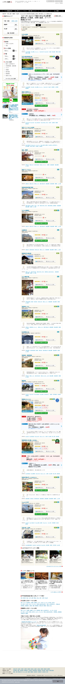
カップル (46, 602)
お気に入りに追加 (51, 43)
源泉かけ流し (49, 605)
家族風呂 (37, 605)
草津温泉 (15, 670)
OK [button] (58, 681)
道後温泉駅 (52, 164)
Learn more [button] (17, 682)
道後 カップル (36, 183)
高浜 (22, 597)
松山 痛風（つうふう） (35, 51)
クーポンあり (35, 27)
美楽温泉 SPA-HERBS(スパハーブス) (29, 621)
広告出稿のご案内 (40, 675)
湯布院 (47, 670)
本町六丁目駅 (32, 146)
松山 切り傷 (42, 51)
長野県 (42, 668)
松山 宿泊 (32, 87)
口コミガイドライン (48, 675)
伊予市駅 (54, 545)
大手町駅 (56, 87)
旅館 (33, 605)
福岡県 (48, 668)
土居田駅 (53, 122)
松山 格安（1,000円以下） (53, 145)
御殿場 (31, 671)
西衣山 (35, 597)
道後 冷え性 (32, 164)
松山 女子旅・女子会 (44, 122)
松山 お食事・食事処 (44, 145)
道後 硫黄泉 (28, 350)
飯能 (29, 671)
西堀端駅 (27, 88)
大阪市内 (35, 671)
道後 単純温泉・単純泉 (29, 301)
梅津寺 (24, 597)
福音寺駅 (57, 436)
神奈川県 (15, 668)
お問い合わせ (60, 675)
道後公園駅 (57, 164)
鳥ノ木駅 (49, 522)
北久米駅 (49, 436)
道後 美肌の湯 (32, 249)
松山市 (46, 597)
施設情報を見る (40, 43)
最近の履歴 (59, 1)
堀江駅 (51, 394)
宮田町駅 (52, 87)
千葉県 (22, 668)
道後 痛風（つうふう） (33, 327)
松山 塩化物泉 (28, 51)
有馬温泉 (21, 670)
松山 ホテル (45, 522)
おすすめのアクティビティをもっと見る (54, 566)
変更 (16, 24)
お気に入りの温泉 (51, 1)
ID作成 (61, 3)
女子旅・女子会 (51, 602)
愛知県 (45, 668)
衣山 (38, 597)
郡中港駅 (47, 545)
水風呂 (30, 605)
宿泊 (22, 602)
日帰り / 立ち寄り (10, 43)
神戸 (47, 671)
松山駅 (49, 87)
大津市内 (44, 671)
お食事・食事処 (34, 602)
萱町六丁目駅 (58, 51)
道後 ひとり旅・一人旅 (35, 205)
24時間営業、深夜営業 (11, 65)
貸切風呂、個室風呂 (25, 605)
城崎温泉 (26, 670)
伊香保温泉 (34, 670)
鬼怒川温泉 (51, 670)
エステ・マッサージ (32, 604)
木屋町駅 (40, 146)
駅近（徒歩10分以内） (41, 604)
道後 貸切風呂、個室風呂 (52, 205)
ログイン (57, 3)
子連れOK (58, 604)
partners (26, 680)
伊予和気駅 (27, 146)
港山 (27, 597)
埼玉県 (19, 668)
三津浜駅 (36, 146)
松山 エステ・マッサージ (35, 145)
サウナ (39, 602)
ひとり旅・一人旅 (24, 604)
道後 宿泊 (27, 164)
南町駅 (48, 164)
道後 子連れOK (36, 164)
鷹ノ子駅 (53, 436)
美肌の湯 (41, 605)
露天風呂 (28, 602)
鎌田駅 (57, 122)
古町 (40, 597)
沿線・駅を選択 (10, 33)
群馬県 (28, 668)
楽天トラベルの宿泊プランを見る (41, 70)
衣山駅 (50, 51)
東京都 (32, 668)
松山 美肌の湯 (32, 436)
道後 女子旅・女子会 (43, 205)
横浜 (14, 671)
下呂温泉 (30, 670)
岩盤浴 (7, 69)
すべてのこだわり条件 (11, 78)
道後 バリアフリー (43, 164)
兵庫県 (25, 668)
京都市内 (40, 671)
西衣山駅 (53, 51)
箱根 (18, 670)
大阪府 (35, 668)
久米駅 (46, 436)
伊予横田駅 (54, 522)
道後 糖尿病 (42, 498)
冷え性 (42, 602)
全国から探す (14, 20)
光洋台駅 (59, 394)
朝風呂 (44, 605)
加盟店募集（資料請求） (31, 675)
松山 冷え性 (46, 51)
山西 (32, 597)
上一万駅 (59, 183)
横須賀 (19, 671)
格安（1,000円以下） (51, 604)
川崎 (17, 671)
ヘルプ (55, 675)
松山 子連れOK (37, 122)
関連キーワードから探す (8, 673)
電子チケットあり (26, 27)
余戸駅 (50, 122)
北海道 (38, 668)
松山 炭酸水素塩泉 (29, 545)
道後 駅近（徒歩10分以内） (49, 271)
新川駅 (57, 522)
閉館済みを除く (43, 27)
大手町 (43, 597)
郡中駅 (51, 545)
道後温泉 (39, 670)
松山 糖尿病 (33, 473)
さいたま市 (25, 671)
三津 (30, 597)
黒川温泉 (43, 670)
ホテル (24, 602)
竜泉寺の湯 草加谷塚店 (41, 625)
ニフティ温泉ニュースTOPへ (56, 592)
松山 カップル (42, 436)
